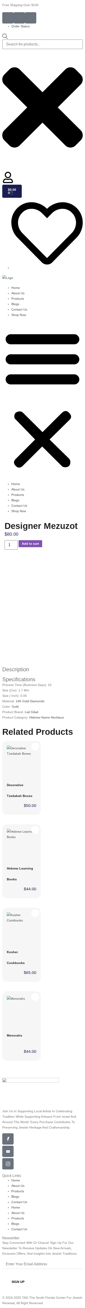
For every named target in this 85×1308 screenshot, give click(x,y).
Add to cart (30, 543)
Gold (15, 706)
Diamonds (37, 701)
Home (15, 288)
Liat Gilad (31, 712)
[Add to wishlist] (74, 567)
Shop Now (18, 315)
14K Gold (23, 701)
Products (17, 298)
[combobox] (42, 44)
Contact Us (19, 309)
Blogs (15, 304)
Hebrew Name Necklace (46, 717)
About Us (17, 293)
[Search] (5, 36)
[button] (42, 399)
